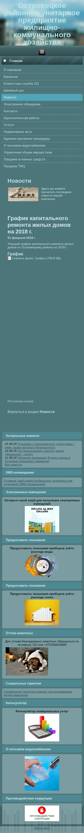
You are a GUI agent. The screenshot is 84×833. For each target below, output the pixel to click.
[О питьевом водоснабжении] (42, 790)
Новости (19, 181)
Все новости (13, 464)
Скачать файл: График (28, 258)
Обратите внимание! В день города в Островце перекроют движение (37, 459)
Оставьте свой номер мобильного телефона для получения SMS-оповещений (38, 482)
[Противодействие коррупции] (42, 821)
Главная (16, 61)
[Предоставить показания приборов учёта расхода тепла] (42, 625)
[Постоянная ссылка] (20, 401)
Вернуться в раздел (31, 412)
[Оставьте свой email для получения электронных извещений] (42, 532)
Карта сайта (42, 828)
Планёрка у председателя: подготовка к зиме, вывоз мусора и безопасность (39, 445)
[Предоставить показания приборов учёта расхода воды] (42, 577)
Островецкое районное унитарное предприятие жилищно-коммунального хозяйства (42, 23)
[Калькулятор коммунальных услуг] (42, 741)
